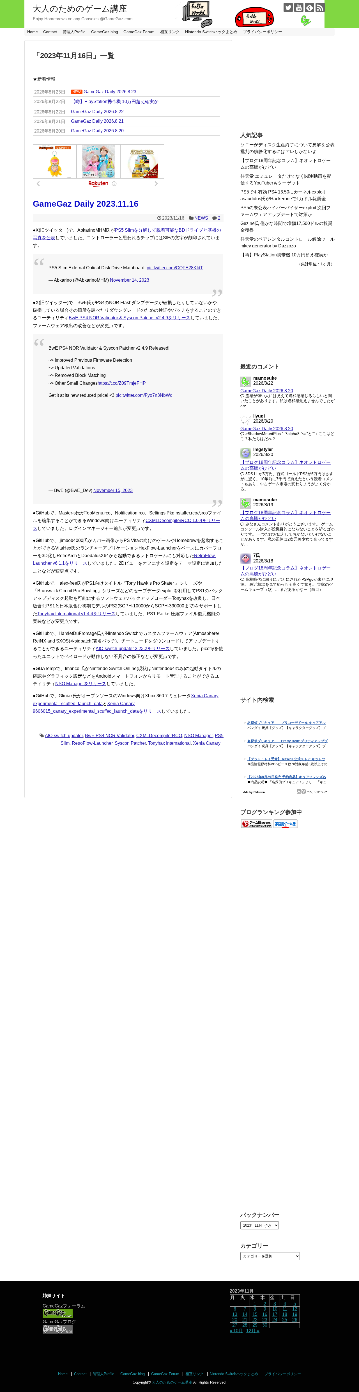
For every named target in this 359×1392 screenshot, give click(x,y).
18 (284, 1314)
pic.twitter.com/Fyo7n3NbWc (144, 395)
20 (234, 1319)
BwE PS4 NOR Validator (109, 735)
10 (274, 1309)
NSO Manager (198, 735)
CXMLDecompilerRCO (159, 735)
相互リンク (170, 31)
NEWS (201, 218)
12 (294, 1309)
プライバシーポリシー (262, 31)
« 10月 (236, 1330)
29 (254, 1325)
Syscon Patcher (130, 743)
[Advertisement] (128, 443)
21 (244, 1319)
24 (274, 1319)
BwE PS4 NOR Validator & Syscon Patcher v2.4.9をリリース (129, 317)
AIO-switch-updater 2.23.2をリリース (133, 648)
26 (294, 1319)
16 (264, 1314)
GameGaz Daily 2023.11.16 (86, 203)
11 (284, 1309)
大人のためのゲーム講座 (80, 8)
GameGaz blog (104, 31)
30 (264, 1325)
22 (254, 1319)
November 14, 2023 (129, 280)
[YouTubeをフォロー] (298, 7)
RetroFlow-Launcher (92, 743)
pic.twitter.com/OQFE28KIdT (175, 267)
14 (244, 1314)
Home (32, 31)
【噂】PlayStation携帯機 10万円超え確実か (284, 254)
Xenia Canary (206, 743)
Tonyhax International (169, 743)
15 (254, 1314)
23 (264, 1319)
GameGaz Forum (139, 31)
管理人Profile (74, 31)
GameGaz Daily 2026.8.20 (266, 390)
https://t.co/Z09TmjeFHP (122, 383)
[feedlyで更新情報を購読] (309, 7)
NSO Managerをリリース (80, 683)
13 (234, 1314)
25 (284, 1319)
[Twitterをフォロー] (288, 7)
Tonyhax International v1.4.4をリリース (76, 613)
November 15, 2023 (113, 490)
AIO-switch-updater (64, 735)
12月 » (252, 1330)
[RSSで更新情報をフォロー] (320, 7)
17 (274, 1314)
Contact (50, 31)
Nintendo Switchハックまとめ (211, 31)
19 (294, 1314)
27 (234, 1325)
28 (244, 1325)
